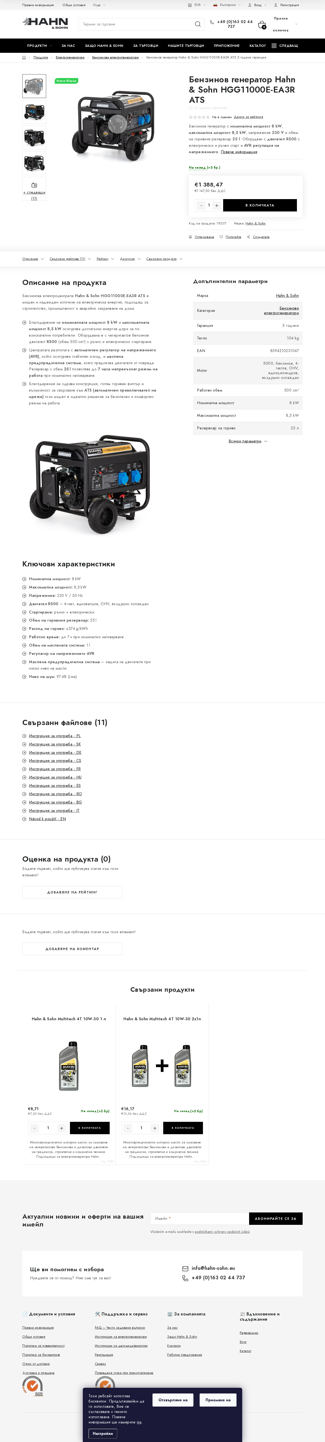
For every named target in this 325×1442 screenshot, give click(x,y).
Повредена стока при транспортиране (124, 1372)
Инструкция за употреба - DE (55, 752)
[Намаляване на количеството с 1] (201, 205)
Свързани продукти (161, 258)
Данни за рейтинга (248, 116)
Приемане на (218, 1400)
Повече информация (239, 152)
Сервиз (100, 1363)
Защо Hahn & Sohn (182, 1336)
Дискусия (127, 258)
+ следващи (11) (34, 195)
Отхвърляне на (172, 1400)
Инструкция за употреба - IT (54, 810)
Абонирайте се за (276, 1218)
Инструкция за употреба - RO (55, 794)
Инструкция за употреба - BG (55, 802)
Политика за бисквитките (41, 1354)
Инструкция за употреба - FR (55, 769)
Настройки (103, 1433)
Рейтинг (102, 258)
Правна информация (38, 5)
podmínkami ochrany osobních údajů (222, 1231)
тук (139, 1422)
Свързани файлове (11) (67, 258)
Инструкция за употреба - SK (55, 744)
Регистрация (290, 5)
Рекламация (104, 1354)
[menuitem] (39, 46)
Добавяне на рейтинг (72, 892)
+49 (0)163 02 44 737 (234, 24)
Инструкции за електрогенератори (121, 1336)
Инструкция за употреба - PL (55, 736)
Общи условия (74, 5)
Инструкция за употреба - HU (55, 777)
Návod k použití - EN (47, 819)
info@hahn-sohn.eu (213, 1268)
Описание (30, 258)
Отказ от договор (36, 1363)
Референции (249, 1332)
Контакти (174, 1345)
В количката (260, 205)
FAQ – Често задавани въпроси (120, 1327)
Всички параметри (245, 441)
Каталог (245, 1351)
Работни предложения (184, 1354)
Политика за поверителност (43, 1345)
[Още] (285, 46)
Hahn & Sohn (256, 223)
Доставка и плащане (38, 1372)
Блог (243, 1341)
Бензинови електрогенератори (281, 310)
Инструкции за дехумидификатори (121, 1345)
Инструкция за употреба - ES (55, 785)
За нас (172, 1327)
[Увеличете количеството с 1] (216, 205)
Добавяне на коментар (72, 949)
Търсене (198, 24)
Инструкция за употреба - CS (55, 760)
